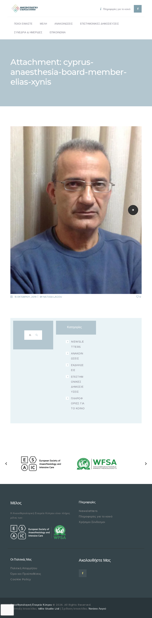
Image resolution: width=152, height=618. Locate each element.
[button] (6, 463)
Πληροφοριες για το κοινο (78, 403)
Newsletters (88, 511)
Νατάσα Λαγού (97, 608)
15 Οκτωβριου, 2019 (26, 296)
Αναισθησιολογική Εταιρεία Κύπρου (31, 604)
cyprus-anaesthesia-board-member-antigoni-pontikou (137, 210)
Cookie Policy (20, 579)
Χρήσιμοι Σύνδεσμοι (92, 522)
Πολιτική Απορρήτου (23, 568)
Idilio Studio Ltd (48, 608)
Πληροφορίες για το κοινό (95, 516)
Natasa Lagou (52, 296)
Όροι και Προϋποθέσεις (25, 573)
